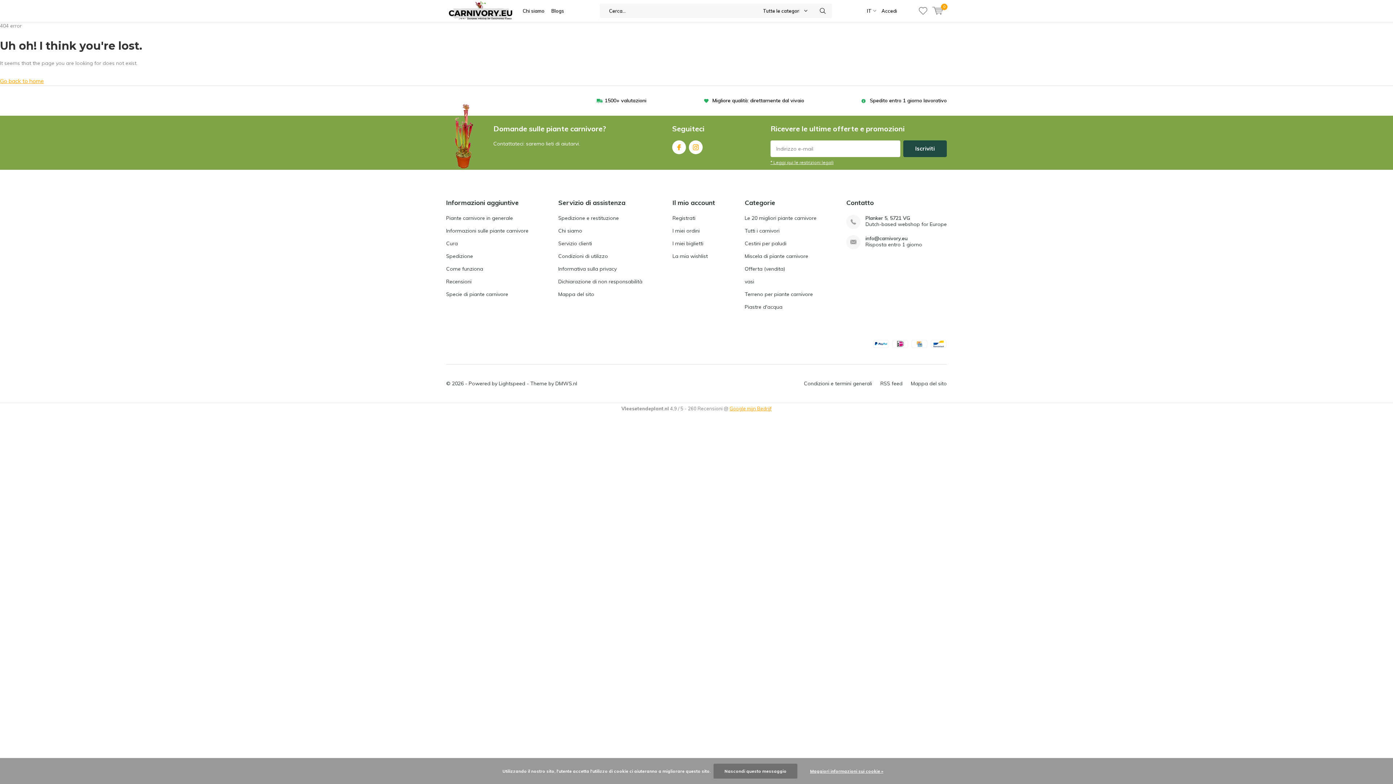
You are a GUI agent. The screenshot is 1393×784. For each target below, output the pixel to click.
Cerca (823, 11)
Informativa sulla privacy (587, 269)
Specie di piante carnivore (477, 294)
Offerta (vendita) (765, 269)
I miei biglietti (688, 243)
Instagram (696, 147)
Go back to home (22, 81)
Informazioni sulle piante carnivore (487, 230)
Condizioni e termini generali (838, 383)
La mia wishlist (690, 256)
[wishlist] (923, 11)
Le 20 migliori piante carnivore (781, 218)
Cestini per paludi (765, 243)
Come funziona (464, 269)
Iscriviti (925, 148)
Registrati (684, 218)
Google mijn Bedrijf (751, 408)
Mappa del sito (576, 294)
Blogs (557, 11)
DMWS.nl (566, 383)
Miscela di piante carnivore (776, 256)
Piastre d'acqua (763, 307)
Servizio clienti (575, 243)
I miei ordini (686, 230)
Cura (452, 243)
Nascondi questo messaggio (755, 771)
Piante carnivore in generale (479, 218)
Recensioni (459, 281)
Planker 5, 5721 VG (888, 218)
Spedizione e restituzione (588, 218)
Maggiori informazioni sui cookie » (846, 771)
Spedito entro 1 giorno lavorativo (908, 100)
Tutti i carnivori (762, 230)
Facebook (679, 147)
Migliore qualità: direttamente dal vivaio (758, 100)
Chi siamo (534, 11)
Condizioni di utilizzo (583, 256)
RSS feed (891, 383)
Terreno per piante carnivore (779, 294)
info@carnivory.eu (887, 238)
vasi (749, 281)
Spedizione (459, 256)
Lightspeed (512, 383)
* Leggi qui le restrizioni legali (802, 162)
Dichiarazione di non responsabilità (600, 281)
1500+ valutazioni (625, 100)
